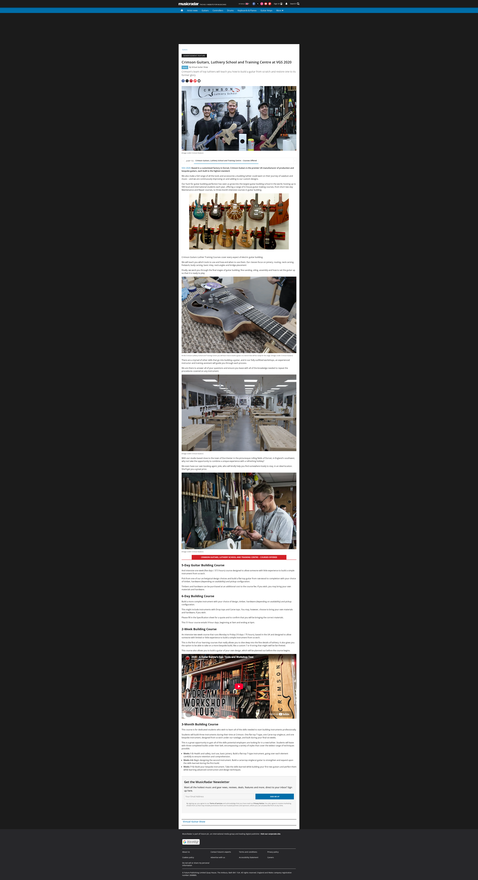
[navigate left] (183, 161)
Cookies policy (188, 857)
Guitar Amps (266, 10)
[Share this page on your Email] (199, 80)
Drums (230, 10)
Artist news (192, 10)
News (185, 67)
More (279, 10)
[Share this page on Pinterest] (191, 80)
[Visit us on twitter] (257, 3)
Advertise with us (218, 857)
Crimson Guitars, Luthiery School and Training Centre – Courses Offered (226, 160)
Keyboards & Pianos (247, 10)
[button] (294, 3)
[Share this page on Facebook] (183, 80)
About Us (186, 852)
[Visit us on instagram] (261, 3)
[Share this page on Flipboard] (195, 80)
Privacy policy (273, 852)
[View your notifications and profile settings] (286, 3)
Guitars (205, 10)
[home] (182, 10)
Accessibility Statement (248, 857)
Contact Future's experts (221, 852)
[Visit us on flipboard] (269, 3)
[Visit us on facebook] (253, 3)
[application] (239, 221)
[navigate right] (294, 161)
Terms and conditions (248, 852)
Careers (270, 857)
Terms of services (216, 803)
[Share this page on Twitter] (187, 80)
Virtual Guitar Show (200, 67)
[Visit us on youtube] (265, 3)
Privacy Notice (259, 803)
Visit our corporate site (270, 834)
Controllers (218, 10)
